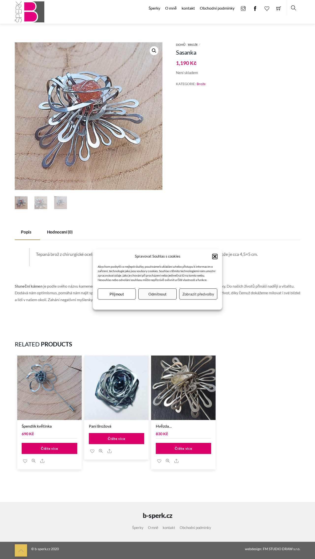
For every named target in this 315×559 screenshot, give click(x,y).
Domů (181, 45)
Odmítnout (157, 294)
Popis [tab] (26, 231)
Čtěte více (49, 448)
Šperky (154, 8)
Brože (193, 45)
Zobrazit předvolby (198, 294)
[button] (214, 256)
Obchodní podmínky (217, 8)
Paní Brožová (100, 426)
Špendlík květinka (37, 426)
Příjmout (117, 294)
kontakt (188, 8)
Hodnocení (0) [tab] (60, 231)
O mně (171, 8)
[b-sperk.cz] (29, 11)
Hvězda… (164, 426)
